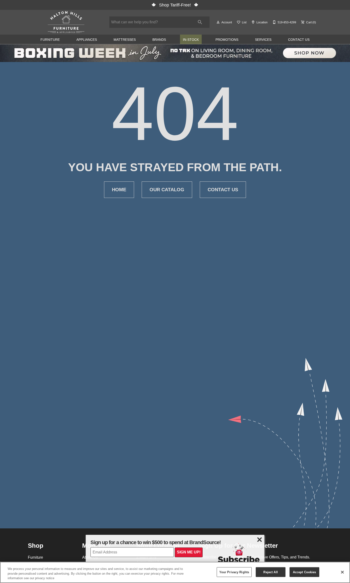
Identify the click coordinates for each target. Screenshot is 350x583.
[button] (218, 22)
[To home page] (66, 22)
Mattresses (125, 39)
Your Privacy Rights (234, 572)
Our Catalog (167, 189)
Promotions (226, 39)
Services (263, 39)
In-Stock (191, 39)
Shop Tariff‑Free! (175, 4)
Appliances (86, 39)
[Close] (342, 572)
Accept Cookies (304, 572)
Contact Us (299, 39)
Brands (159, 39)
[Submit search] (200, 22)
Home (119, 189)
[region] (175, 572)
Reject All (270, 572)
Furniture (50, 39)
